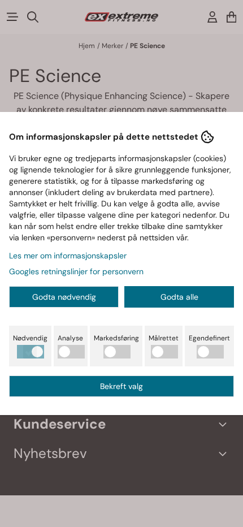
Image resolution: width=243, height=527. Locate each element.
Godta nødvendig (64, 297)
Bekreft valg (121, 386)
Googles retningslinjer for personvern (76, 271)
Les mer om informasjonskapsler (68, 255)
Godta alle (179, 297)
